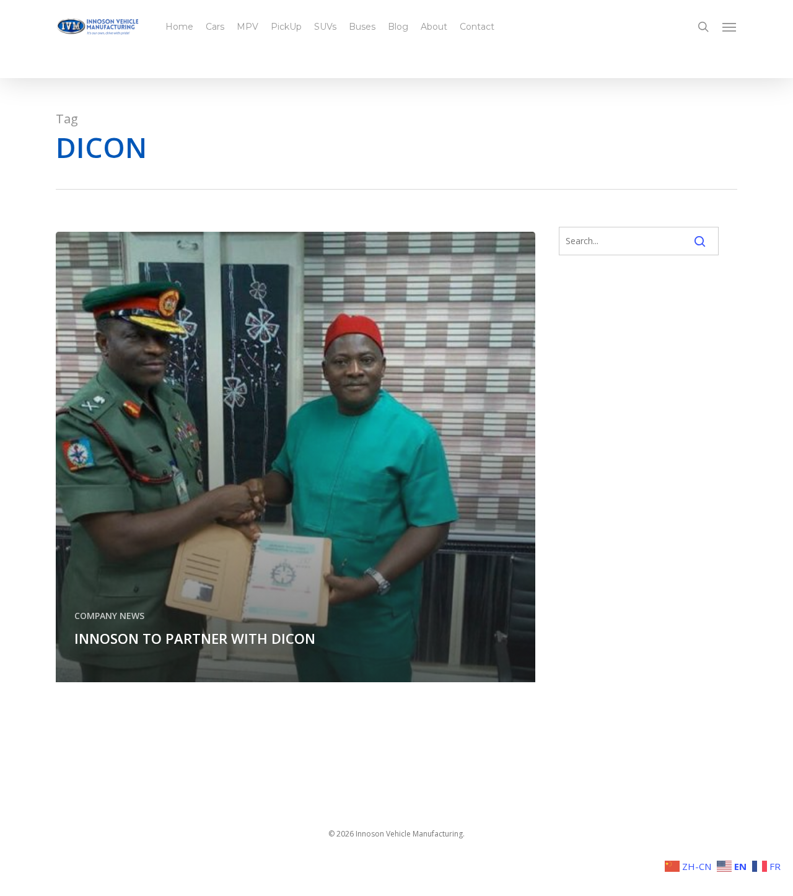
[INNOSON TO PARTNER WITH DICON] (295, 456)
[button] (729, 26)
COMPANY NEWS (109, 615)
